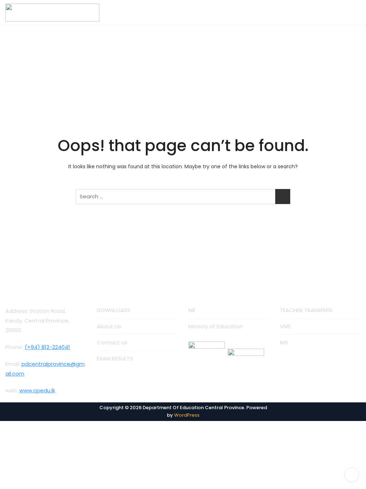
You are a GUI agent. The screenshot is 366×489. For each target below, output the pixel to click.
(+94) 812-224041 (47, 347)
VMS (285, 326)
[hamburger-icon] (353, 12)
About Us (109, 326)
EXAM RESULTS (115, 358)
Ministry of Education (215, 326)
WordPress (186, 415)
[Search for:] (183, 196)
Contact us (112, 342)
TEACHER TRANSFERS (306, 310)
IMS (284, 342)
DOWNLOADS (113, 310)
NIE (192, 310)
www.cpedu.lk (37, 390)
